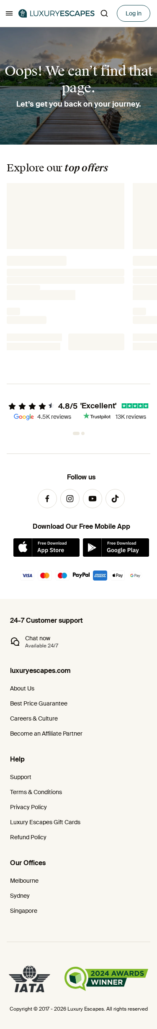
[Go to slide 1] (74, 433)
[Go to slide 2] (81, 433)
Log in (134, 13)
